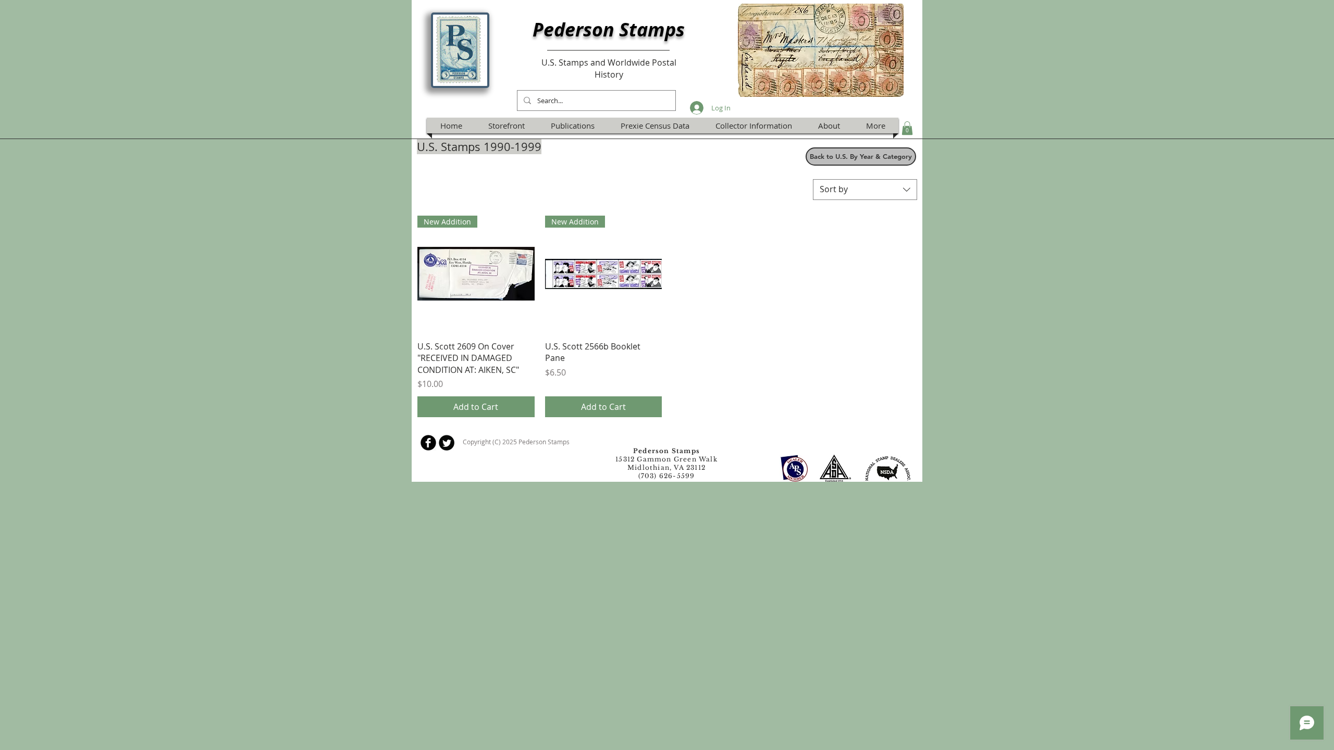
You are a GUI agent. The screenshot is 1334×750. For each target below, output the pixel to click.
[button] (907, 128)
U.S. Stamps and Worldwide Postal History (608, 68)
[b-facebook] (428, 443)
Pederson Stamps (609, 29)
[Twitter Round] (446, 443)
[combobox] (865, 189)
